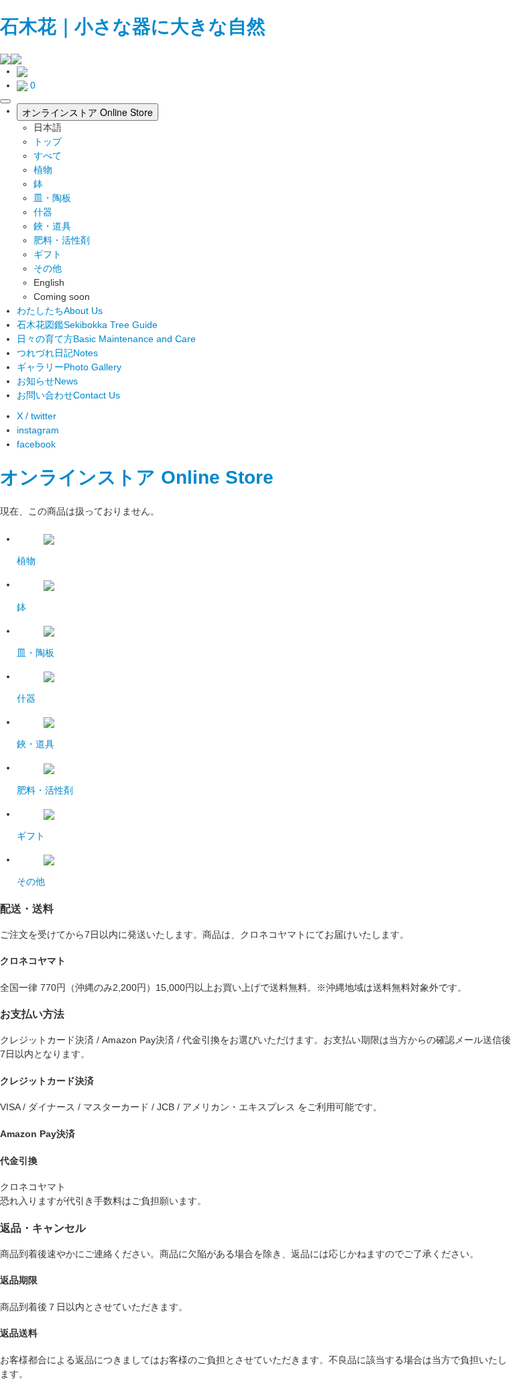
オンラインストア (78, 477)
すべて (48, 155)
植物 (43, 169)
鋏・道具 (52, 226)
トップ (48, 141)
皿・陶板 (52, 198)
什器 (43, 212)
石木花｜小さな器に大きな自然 (133, 26)
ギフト (48, 254)
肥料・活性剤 (62, 240)
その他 (48, 268)
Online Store (217, 477)
